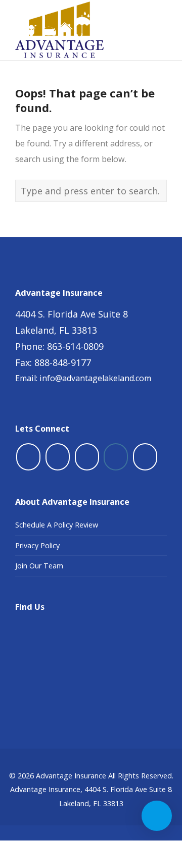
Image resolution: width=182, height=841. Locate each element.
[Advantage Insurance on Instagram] (116, 456)
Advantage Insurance (71, 775)
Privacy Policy (37, 545)
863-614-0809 (75, 346)
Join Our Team (39, 565)
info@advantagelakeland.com (95, 378)
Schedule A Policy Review (56, 525)
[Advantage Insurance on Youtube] (87, 456)
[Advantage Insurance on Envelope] (145, 456)
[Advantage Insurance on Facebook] (28, 456)
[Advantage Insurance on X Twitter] (58, 456)
